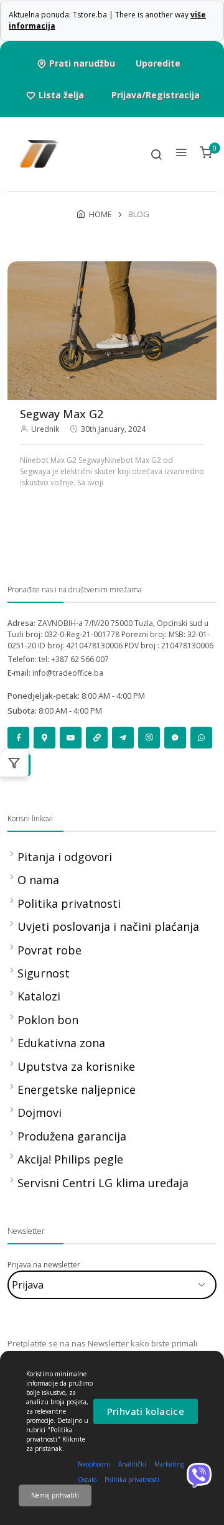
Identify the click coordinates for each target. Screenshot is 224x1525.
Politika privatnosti (69, 903)
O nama (38, 879)
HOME (100, 214)
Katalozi (38, 996)
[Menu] (181, 154)
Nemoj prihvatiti (55, 1495)
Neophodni (94, 1464)
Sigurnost (43, 973)
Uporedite (158, 63)
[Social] (18, 738)
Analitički (132, 1464)
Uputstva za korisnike (76, 1066)
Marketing (169, 1464)
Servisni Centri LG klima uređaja (103, 1182)
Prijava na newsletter (43, 1264)
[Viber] (199, 1475)
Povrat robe (49, 950)
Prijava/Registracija (155, 95)
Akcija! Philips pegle (70, 1159)
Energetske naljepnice (76, 1089)
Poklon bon (47, 1019)
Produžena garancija (71, 1136)
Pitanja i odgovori (64, 856)
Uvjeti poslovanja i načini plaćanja (108, 926)
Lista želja (61, 95)
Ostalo (87, 1479)
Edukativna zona (61, 1042)
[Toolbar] (156, 154)
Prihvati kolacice (145, 1411)
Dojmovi (39, 1112)
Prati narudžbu (82, 63)
